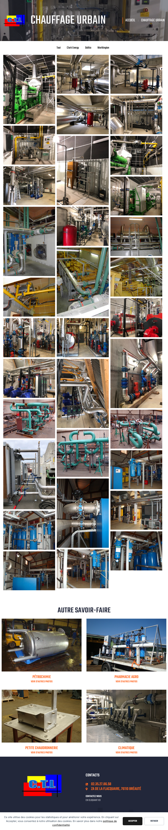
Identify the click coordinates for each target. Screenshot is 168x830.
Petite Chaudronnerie (41, 748)
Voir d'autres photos (41, 682)
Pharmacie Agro (126, 677)
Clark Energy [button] (73, 47)
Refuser (154, 821)
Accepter (132, 821)
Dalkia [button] (88, 47)
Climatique (126, 748)
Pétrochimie (41, 677)
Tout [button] (59, 47)
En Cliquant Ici (93, 800)
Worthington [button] (103, 47)
